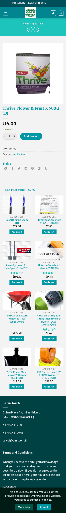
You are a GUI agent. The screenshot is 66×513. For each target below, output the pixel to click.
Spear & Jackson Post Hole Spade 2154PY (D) (16, 267)
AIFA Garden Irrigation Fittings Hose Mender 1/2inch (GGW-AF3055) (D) (49, 320)
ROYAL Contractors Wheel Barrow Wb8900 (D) (16, 318)
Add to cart (31, 136)
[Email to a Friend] (26, 169)
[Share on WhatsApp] (6, 169)
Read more (49, 282)
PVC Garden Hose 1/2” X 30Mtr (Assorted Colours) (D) (49, 375)
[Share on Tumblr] (46, 169)
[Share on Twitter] (19, 169)
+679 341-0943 (13, 432)
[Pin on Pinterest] (32, 169)
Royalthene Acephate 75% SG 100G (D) (49, 222)
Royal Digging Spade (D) (17, 222)
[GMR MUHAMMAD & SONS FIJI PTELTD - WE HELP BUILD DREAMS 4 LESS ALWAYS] (31, 12)
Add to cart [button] (17, 232)
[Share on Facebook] (12, 169)
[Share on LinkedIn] (39, 169)
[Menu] (5, 12)
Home (26, 23)
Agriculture (37, 23)
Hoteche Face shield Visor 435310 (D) (49, 267)
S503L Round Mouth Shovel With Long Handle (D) (17, 375)
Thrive (7, 163)
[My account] (53, 13)
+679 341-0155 (13, 424)
